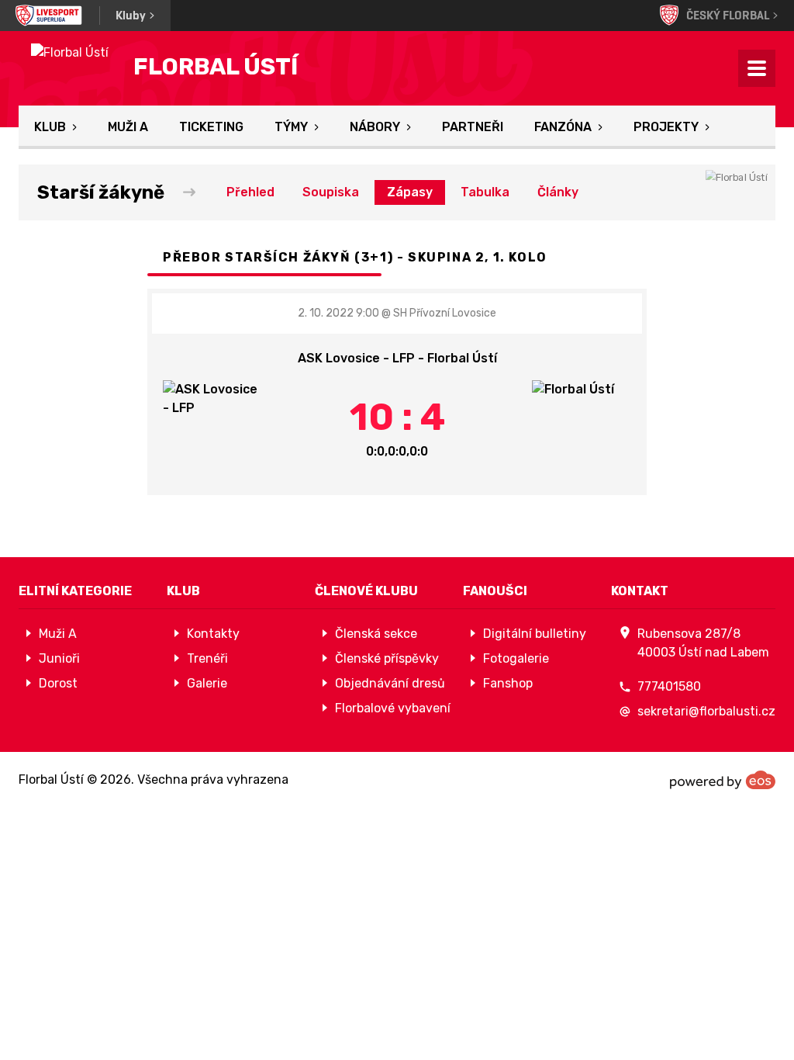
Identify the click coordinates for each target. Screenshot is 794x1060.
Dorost (58, 683)
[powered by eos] (722, 780)
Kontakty (213, 633)
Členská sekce (376, 633)
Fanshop (508, 683)
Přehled (250, 192)
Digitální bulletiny (534, 633)
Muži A (128, 127)
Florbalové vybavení (393, 708)
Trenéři (207, 658)
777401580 (669, 686)
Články (557, 192)
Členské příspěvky (387, 658)
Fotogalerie (516, 658)
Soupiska (330, 192)
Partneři (472, 127)
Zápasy (410, 192)
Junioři (59, 658)
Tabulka (485, 192)
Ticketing (211, 127)
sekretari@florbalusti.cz (706, 711)
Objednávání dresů (390, 683)
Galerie (207, 683)
